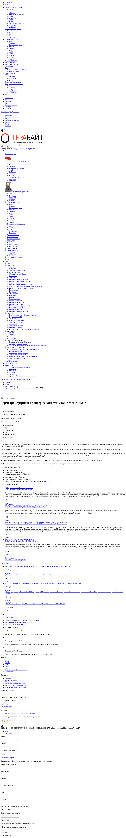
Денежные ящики (11, 61)
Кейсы (7, 124)
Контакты (8, 108)
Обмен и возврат (10, 682)
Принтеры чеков (10, 62)
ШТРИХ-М (12, 18)
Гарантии (8, 678)
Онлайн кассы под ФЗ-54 (13, 7)
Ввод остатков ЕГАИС (16, 308)
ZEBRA (11, 55)
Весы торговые (14, 71)
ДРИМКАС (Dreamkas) (16, 14)
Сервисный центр (11, 362)
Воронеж (4, 112)
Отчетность (12, 277)
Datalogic (12, 43)
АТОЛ (11, 20)
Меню (7, 4)
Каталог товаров (10, 154)
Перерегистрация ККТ (16, 320)
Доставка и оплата (11, 680)
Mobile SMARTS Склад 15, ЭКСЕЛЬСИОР (50, 604)
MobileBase (12, 38)
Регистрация (9, 733)
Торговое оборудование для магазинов (22, 376)
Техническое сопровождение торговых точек (24, 349)
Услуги (7, 94)
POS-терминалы (10, 75)
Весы (6, 68)
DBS (10, 50)
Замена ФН (12, 318)
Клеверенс (12, 87)
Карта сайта (9, 671)
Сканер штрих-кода (11, 39)
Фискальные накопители (17, 23)
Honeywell (12, 46)
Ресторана (12, 372)
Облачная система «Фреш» (18, 274)
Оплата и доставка (11, 105)
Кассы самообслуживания (13, 82)
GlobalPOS (12, 34)
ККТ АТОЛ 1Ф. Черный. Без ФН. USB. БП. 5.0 (20, 541)
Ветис (7, 661)
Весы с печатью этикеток (17, 69)
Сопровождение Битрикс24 (18, 344)
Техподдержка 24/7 (11, 363)
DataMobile (12, 92)
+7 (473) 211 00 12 (13, 112)
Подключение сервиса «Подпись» (20, 281)
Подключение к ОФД (16, 317)
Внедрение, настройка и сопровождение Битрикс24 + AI (28, 345)
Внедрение (12, 292)
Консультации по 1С (15, 290)
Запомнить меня (9, 751)
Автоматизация (10, 365)
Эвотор (11, 22)
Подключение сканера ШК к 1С (19, 311)
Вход (6, 731)
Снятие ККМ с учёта (16, 325)
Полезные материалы (12, 120)
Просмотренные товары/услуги (15, 560)
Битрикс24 (12, 335)
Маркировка (9, 106)
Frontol (11, 89)
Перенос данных (14, 299)
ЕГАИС (11, 333)
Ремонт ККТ (13, 324)
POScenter (12, 13)
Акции (7, 103)
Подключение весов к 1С (17, 309)
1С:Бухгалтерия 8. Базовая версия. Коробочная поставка (63, 583)
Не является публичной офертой (16, 687)
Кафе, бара (12, 369)
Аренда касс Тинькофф (16, 327)
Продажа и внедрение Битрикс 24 (20, 342)
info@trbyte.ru (31, 149)
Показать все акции (7, 617)
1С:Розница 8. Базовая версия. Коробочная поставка (59, 575)
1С (10, 85)
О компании (9, 98)
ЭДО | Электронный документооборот (22, 288)
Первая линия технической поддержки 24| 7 (23, 356)
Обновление (13, 276)
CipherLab (12, 36)
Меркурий (12, 25)
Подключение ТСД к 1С (17, 302)
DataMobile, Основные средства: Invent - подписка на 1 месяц (25, 507)
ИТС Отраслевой (14, 272)
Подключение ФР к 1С (16, 304)
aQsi (10, 11)
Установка (12, 267)
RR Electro (12, 27)
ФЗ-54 (7, 668)
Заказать (7, 503)
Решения (8, 101)
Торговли (12, 374)
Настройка (12, 269)
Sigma (11, 9)
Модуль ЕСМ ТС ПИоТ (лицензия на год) (19, 489)
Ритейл (11, 16)
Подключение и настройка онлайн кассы (22, 315)
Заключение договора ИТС (18, 270)
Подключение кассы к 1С (17, 300)
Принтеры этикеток (11, 64)
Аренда (11, 297)
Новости (8, 122)
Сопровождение (14, 283)
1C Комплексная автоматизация (19, 367)
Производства (13, 370)
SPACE (11, 57)
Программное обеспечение (14, 84)
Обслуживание (14, 293)
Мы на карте (5, 704)
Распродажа (9, 66)
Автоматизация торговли (17, 354)
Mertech (11, 59)
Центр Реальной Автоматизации (16, 670)
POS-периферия (10, 73)
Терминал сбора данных (13, 29)
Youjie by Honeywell (15, 45)
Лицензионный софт (16, 351)
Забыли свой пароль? (8, 757)
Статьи (7, 664)
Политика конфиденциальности (15, 685)
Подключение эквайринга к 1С (19, 306)
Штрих (11, 41)
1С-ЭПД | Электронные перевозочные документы (25, 286)
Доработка (12, 295)
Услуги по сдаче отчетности (18, 358)
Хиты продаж (9, 558)
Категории (8, 2)
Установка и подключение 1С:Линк (21, 285)
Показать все (5, 563)
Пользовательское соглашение (15, 684)
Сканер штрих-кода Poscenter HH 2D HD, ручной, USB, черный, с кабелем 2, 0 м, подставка (36, 524)
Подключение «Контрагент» (18, 279)
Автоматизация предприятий (18, 353)
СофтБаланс (13, 91)
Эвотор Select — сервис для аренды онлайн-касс (25, 329)
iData (10, 30)
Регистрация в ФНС (15, 322)
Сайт (10, 336)
